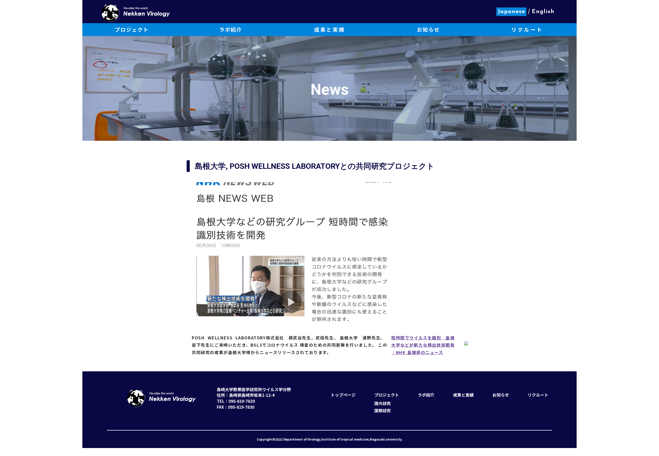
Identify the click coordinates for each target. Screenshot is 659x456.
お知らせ (500, 395)
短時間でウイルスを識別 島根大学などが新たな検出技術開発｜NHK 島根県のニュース (423, 345)
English (543, 12)
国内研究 (382, 403)
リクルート (538, 395)
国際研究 (382, 411)
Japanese (511, 12)
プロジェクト (386, 395)
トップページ (343, 395)
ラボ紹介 (426, 395)
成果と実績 (463, 395)
